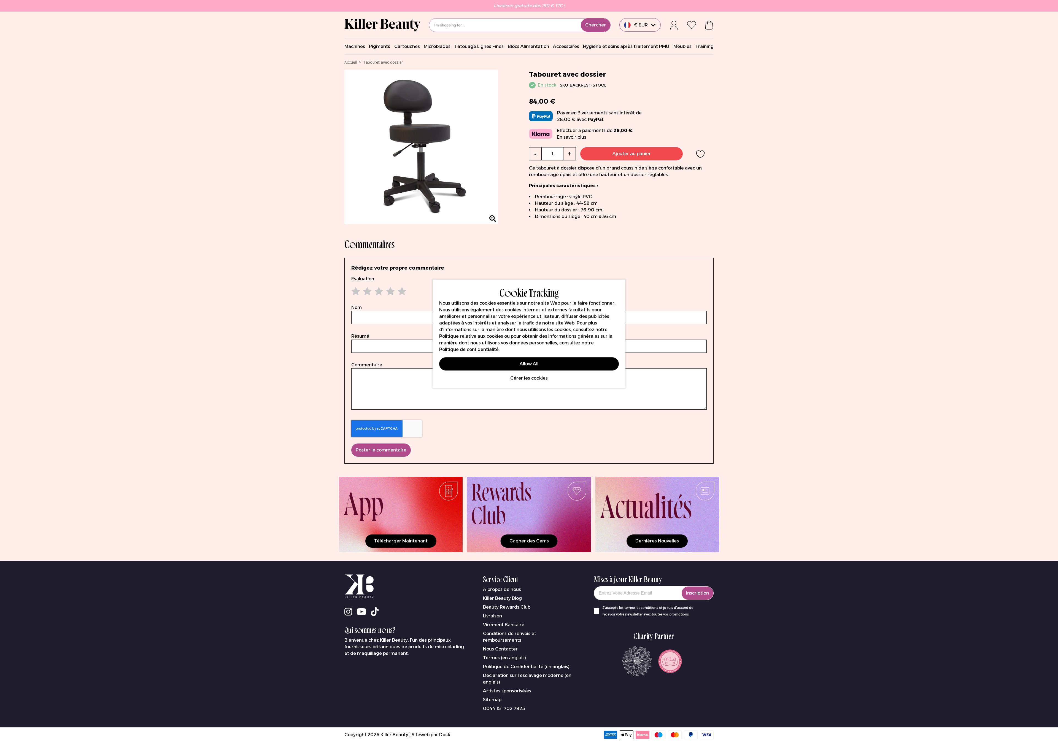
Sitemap (492, 699)
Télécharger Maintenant (401, 541)
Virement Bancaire (503, 624)
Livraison (492, 616)
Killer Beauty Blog (502, 598)
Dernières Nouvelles (657, 541)
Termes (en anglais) (504, 657)
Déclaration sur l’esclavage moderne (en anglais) (527, 679)
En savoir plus (571, 137)
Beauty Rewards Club (506, 607)
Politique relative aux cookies (471, 336)
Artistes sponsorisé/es (507, 690)
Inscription (697, 593)
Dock (444, 734)
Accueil (350, 62)
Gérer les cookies (529, 378)
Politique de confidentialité (469, 349)
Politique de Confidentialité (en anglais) (526, 666)
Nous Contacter (500, 649)
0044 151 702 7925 (504, 708)
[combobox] (519, 25)
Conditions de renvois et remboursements (509, 637)
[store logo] (382, 25)
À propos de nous (502, 589)
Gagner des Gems (529, 541)
